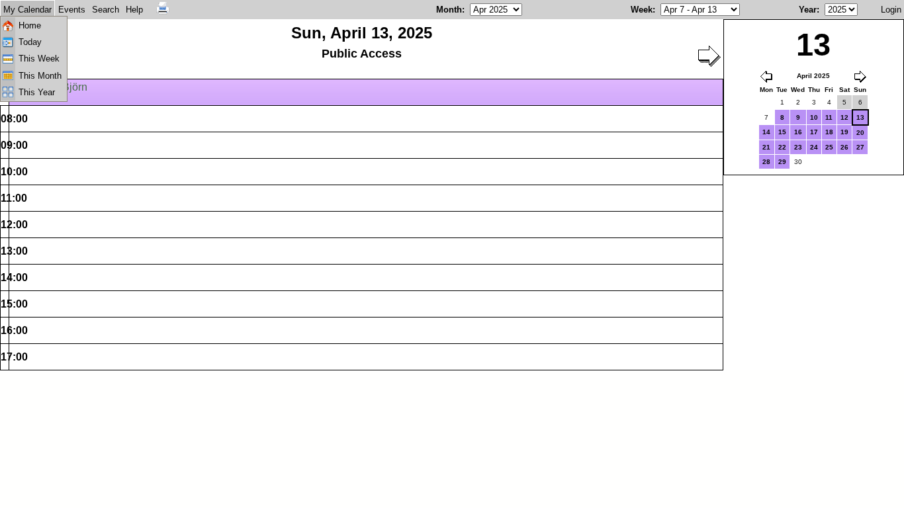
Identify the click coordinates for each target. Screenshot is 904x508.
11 (829, 117)
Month (449, 10)
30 (798, 161)
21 (766, 147)
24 (814, 147)
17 (814, 132)
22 (782, 147)
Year (808, 10)
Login (891, 10)
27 (860, 147)
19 (844, 132)
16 (798, 132)
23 (798, 147)
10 (814, 117)
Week (642, 10)
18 (829, 132)
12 (844, 117)
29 (782, 161)
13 (860, 117)
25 (829, 147)
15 (782, 132)
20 (860, 132)
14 (766, 132)
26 (844, 147)
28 (766, 161)
